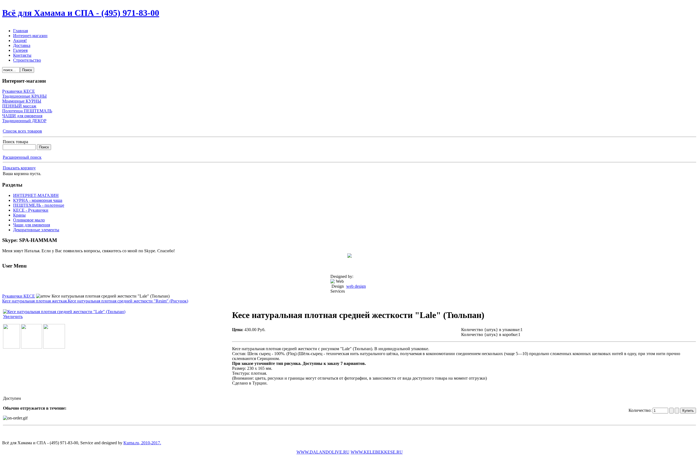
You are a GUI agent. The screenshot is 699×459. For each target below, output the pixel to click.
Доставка (21, 45)
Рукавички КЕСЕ (18, 91)
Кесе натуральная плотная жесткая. (35, 301)
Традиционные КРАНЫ (24, 96)
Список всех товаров (22, 131)
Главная (20, 30)
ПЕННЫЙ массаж (19, 106)
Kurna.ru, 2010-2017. (142, 442)
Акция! (20, 40)
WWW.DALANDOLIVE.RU (323, 452)
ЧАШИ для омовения (22, 115)
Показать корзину (19, 168)
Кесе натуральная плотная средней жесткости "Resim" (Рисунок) (128, 301)
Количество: (641, 410)
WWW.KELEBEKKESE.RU (377, 452)
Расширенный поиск (22, 157)
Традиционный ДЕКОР (24, 120)
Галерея (20, 50)
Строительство (27, 60)
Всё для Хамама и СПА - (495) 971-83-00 (80, 13)
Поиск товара (15, 141)
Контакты (22, 55)
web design (356, 286)
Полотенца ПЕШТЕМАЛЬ (27, 111)
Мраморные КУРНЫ (21, 101)
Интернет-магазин (30, 35)
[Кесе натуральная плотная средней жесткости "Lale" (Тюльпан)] (11, 347)
